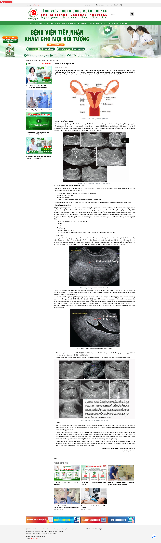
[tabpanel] (80, 41)
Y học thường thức (52, 60)
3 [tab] (77, 55)
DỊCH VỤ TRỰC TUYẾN (91, 5)
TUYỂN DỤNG (123, 23)
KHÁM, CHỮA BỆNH (40, 23)
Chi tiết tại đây (35, 5)
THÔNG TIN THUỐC (112, 23)
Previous (3, 41)
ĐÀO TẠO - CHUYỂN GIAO (69, 23)
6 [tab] (82, 55)
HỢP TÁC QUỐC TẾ (83, 23)
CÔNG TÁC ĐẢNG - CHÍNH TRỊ (97, 23)
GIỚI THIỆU (30, 23)
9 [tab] (87, 55)
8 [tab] (85, 55)
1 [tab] (73, 55)
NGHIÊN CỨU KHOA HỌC (53, 23)
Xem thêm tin (46, 63)
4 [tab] (78, 55)
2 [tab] (75, 55)
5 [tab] (80, 55)
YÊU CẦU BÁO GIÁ (116, 5)
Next (157, 41)
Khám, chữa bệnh (39, 60)
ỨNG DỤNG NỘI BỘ (104, 5)
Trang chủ (29, 60)
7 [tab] (83, 55)
